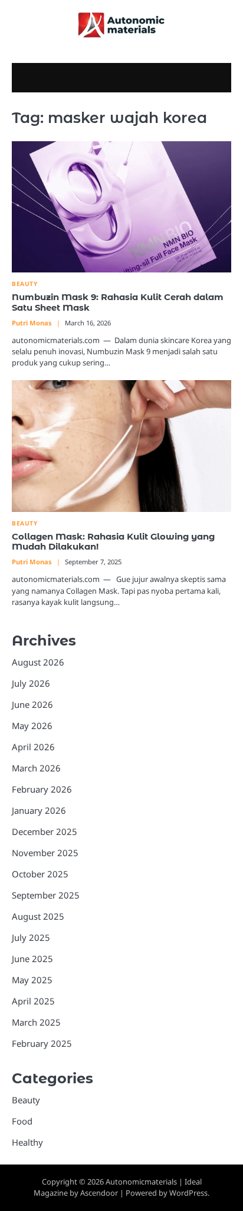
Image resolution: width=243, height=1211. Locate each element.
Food (22, 1121)
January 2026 (39, 810)
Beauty (24, 284)
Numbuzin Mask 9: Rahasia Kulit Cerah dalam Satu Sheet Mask (118, 302)
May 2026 (32, 725)
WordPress (188, 1192)
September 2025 (46, 895)
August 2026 (38, 662)
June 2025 (32, 958)
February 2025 (42, 1043)
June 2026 (32, 704)
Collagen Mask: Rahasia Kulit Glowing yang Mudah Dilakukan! (113, 542)
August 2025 (38, 916)
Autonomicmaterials (141, 1181)
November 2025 (45, 853)
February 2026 (42, 789)
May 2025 (32, 980)
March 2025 (36, 1022)
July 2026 (31, 683)
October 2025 (40, 874)
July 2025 (31, 937)
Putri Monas (32, 322)
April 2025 (33, 1001)
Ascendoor (99, 1192)
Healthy (27, 1142)
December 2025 (44, 831)
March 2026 (36, 768)
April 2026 (33, 747)
